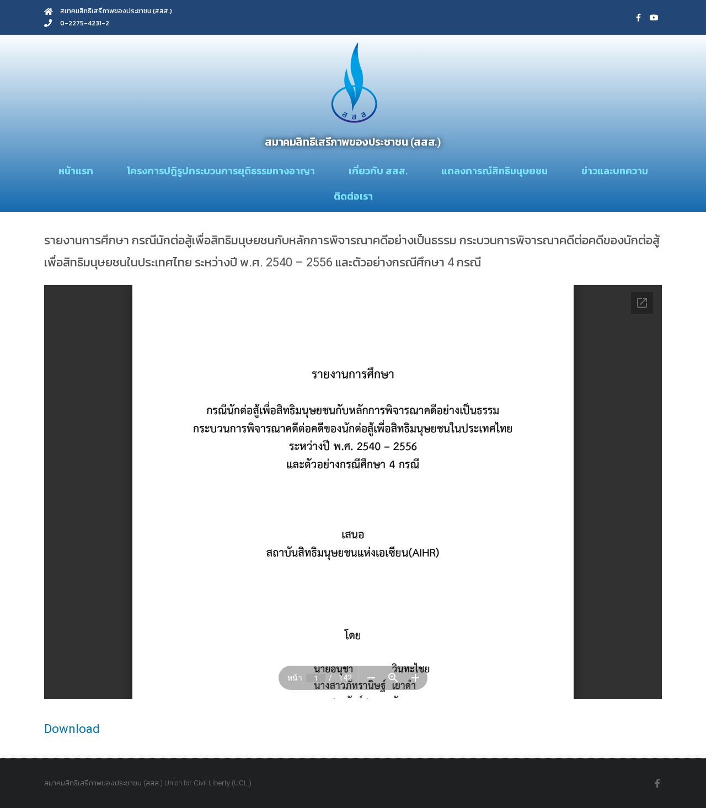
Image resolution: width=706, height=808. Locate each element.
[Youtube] (654, 17)
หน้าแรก (75, 170)
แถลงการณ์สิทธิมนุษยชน (494, 170)
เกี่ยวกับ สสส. (378, 170)
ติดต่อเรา (353, 196)
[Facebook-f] (638, 17)
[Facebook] (657, 783)
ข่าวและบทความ (614, 170)
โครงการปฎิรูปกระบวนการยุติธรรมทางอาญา (221, 170)
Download (72, 729)
